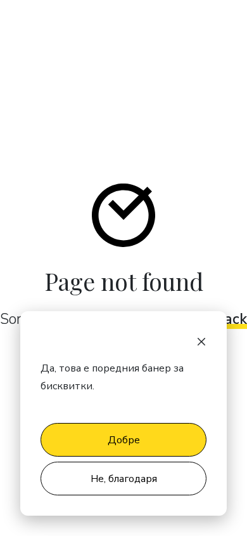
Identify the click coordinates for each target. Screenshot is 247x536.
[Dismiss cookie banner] (201, 340)
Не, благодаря (124, 479)
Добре (124, 440)
